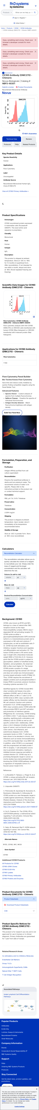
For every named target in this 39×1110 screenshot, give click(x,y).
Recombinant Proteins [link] (9, 1035)
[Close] (35, 40)
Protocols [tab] (7, 144)
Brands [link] (4, 1048)
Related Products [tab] (29, 144)
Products (9, 28)
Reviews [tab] (29, 139)
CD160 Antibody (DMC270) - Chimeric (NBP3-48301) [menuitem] (19, 30)
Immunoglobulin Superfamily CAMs (14, 967)
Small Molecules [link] (7, 1039)
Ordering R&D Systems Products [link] (13, 1067)
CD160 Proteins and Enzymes (12, 879)
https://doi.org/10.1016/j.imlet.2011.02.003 (18, 782)
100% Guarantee (30, 134)
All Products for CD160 (10, 863)
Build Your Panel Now (12, 413)
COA (5, 911)
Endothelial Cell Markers (11, 960)
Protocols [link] (5, 1070)
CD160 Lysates (7, 872)
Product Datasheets (11, 899)
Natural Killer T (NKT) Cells (12, 971)
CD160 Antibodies (26, 28)
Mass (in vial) (9, 585)
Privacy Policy (24, 1099)
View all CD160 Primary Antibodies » (15, 191)
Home (3, 28)
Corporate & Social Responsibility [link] (13, 1051)
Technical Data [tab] (11, 139)
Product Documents (25, 87)
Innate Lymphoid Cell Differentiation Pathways (16, 995)
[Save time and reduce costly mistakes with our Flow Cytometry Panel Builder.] (19, 432)
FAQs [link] (3, 1063)
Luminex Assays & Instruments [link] (12, 1032)
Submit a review (8, 87)
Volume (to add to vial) (12, 574)
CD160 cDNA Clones (9, 866)
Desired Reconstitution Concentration (18, 595)
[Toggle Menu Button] (4, 5)
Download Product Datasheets (17, 905)
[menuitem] (3, 28)
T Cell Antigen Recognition (11, 975)
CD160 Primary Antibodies (11, 875)
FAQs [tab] (17, 144)
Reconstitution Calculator (13, 553)
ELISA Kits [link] (5, 1029)
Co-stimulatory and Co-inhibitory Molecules (18, 956)
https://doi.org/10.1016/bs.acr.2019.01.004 (18, 834)
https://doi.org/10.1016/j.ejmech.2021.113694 (19, 807)
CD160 (16, 28)
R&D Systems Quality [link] (9, 1054)
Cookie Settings (20, 1106)
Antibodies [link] (5, 1026)
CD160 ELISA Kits (8, 869)
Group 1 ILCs (6, 963)
